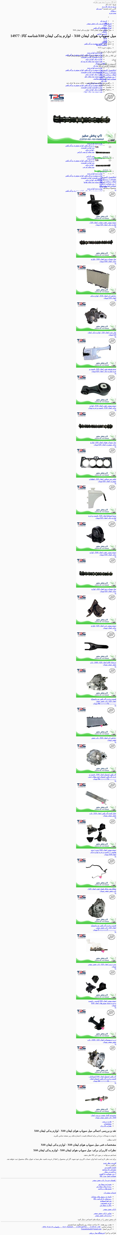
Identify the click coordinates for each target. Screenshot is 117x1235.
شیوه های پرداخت (105, 1189)
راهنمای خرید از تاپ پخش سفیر (104, 1180)
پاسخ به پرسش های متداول (101, 1197)
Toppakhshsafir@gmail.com (91, 1229)
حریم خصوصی (106, 1203)
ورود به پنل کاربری (109, 7)
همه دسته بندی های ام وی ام (91, 61)
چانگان (104, 32)
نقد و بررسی (107, 1122)
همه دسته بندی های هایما (93, 182)
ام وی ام (103, 21)
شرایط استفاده (106, 1201)
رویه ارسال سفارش (104, 1186)
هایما (105, 38)
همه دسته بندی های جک (93, 77)
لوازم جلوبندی (97, 57)
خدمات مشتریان (110, 1193)
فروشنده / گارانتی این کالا (107, 66)
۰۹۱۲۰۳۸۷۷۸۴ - (66, 1227)
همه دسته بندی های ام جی (92, 167)
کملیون (104, 41)
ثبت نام (99, 9)
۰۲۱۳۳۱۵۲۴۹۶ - (80, 1227)
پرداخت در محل (107, 75)
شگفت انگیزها (101, 45)
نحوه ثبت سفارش (105, 1184)
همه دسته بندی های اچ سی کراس (89, 152)
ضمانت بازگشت (107, 77)
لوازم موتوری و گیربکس (93, 70)
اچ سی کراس (91, 156)
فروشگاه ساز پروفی (97, 1233)
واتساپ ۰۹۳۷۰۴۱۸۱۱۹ (50, 1227)
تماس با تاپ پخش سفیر (103, 1213)
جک (105, 81)
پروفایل (113, 11)
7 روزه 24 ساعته (106, 72)
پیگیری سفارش (106, 1205)
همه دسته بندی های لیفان (92, 92)
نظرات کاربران (106, 1126)
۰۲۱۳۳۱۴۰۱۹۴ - (93, 1227)
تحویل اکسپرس (108, 70)
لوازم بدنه (91, 53)
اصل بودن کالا (108, 79)
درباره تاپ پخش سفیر (103, 1215)
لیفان (105, 25)
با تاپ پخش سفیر (109, 1209)
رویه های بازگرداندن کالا (102, 1199)
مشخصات (108, 1124)
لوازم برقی (98, 59)
